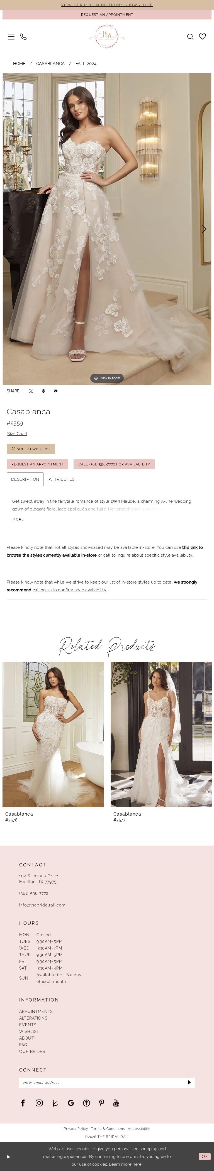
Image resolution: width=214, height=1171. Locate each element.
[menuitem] (11, 36)
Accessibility (139, 1129)
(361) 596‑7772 (33, 893)
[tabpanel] (107, 229)
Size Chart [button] (17, 433)
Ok (205, 1156)
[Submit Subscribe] (189, 1082)
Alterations (33, 1018)
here (137, 1164)
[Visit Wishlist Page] (202, 36)
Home (19, 63)
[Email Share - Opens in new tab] (56, 391)
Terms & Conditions (108, 1129)
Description (25, 479)
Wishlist (29, 1031)
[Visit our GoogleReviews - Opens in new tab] (71, 1103)
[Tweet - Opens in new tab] (31, 390)
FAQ (23, 1045)
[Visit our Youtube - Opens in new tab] (116, 1103)
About (26, 1038)
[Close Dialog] (8, 1157)
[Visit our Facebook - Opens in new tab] (23, 1103)
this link (190, 547)
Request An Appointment (37, 464)
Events (27, 1025)
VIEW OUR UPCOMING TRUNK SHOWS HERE (107, 5)
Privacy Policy (76, 1129)
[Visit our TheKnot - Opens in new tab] (55, 1103)
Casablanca (50, 63)
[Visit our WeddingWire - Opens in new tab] (86, 1103)
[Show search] (190, 37)
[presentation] (53, 734)
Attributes (61, 479)
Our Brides (32, 1051)
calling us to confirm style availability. (70, 589)
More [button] (18, 519)
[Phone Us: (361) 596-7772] (23, 36)
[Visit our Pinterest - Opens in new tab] (101, 1103)
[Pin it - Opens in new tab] (43, 390)
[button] (11, 36)
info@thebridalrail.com (42, 905)
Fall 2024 (86, 63)
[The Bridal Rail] (107, 36)
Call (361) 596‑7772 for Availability (114, 464)
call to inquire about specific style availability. (148, 555)
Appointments (36, 1011)
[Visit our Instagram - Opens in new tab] (39, 1103)
